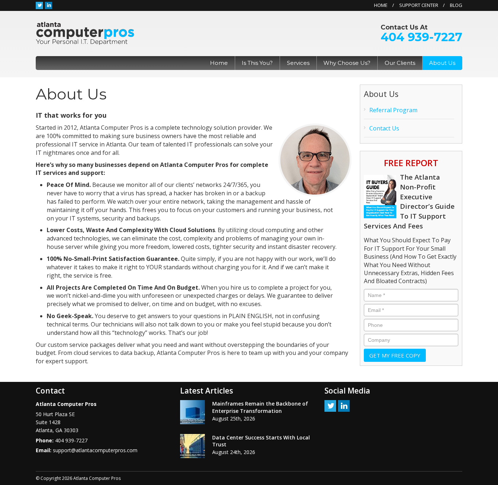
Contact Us (384, 128)
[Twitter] (39, 5)
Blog (456, 5)
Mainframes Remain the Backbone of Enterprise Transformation (260, 407)
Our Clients (400, 62)
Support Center (418, 5)
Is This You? (257, 62)
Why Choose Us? (346, 62)
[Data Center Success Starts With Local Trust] (192, 446)
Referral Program (393, 110)
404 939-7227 (421, 37)
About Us (442, 62)
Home (381, 5)
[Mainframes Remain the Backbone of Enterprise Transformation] (192, 412)
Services (298, 62)
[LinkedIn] (48, 5)
